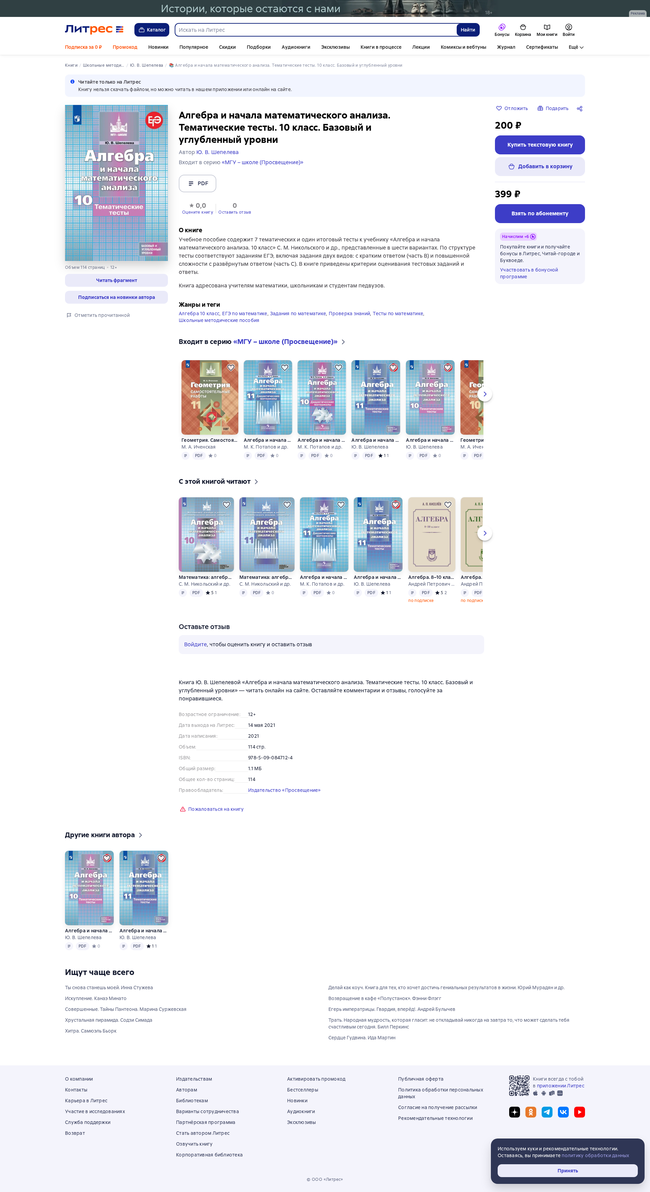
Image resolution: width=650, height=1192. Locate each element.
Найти (468, 30)
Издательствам (194, 1079)
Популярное (193, 47)
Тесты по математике (398, 313)
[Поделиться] (581, 108)
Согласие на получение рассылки (437, 1107)
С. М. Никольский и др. (205, 584)
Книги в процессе (381, 47)
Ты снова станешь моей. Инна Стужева (109, 987)
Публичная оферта (420, 1079)
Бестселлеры (302, 1090)
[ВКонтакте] (563, 1112)
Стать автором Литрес (203, 1133)
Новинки (158, 47)
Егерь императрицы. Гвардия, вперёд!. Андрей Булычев (391, 1009)
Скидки (227, 47)
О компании (79, 1079)
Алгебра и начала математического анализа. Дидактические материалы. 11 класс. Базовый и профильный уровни (268, 440)
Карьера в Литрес (86, 1101)
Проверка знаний (349, 313)
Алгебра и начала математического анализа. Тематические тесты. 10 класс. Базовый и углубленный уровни (430, 440)
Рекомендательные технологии (435, 1118)
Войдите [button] (195, 644)
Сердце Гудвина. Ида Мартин (361, 1038)
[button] (197, 208)
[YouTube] (579, 1112)
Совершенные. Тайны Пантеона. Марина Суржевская (126, 1009)
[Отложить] (231, 367)
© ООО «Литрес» (325, 1179)
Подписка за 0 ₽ (83, 47)
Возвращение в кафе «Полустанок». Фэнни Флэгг (384, 998)
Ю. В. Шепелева (369, 447)
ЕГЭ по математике (244, 313)
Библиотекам (192, 1101)
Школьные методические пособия (219, 320)
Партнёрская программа (205, 1122)
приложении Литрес (560, 1086)
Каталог (156, 30)
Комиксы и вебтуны (463, 47)
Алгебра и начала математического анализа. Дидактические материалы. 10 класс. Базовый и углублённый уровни (322, 440)
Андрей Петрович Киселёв (431, 584)
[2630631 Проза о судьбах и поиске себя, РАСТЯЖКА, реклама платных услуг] (325, 8)
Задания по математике (298, 313)
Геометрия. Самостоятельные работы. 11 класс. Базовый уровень (209, 440)
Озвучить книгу (194, 1144)
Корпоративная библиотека (209, 1155)
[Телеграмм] (547, 1112)
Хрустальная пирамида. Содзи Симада (108, 1020)
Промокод (125, 47)
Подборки (259, 47)
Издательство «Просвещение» (284, 790)
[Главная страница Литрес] (94, 30)
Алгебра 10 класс (199, 313)
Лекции (421, 47)
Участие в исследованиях (95, 1111)
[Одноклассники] (530, 1112)
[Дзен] (514, 1112)
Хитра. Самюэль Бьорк (90, 1031)
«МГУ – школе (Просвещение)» (262, 162)
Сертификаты (542, 47)
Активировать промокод (316, 1079)
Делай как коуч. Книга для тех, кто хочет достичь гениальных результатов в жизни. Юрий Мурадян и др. (446, 987)
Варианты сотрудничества (207, 1111)
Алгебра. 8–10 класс (431, 577)
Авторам (186, 1090)
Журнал (506, 47)
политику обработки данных (595, 1155)
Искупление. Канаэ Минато (96, 998)
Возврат (75, 1133)
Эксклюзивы (335, 47)
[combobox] (315, 30)
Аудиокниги (296, 47)
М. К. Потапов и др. (266, 447)
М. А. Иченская (198, 447)
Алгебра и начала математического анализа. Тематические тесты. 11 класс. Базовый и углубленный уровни (375, 440)
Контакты (76, 1090)
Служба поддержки (87, 1122)
